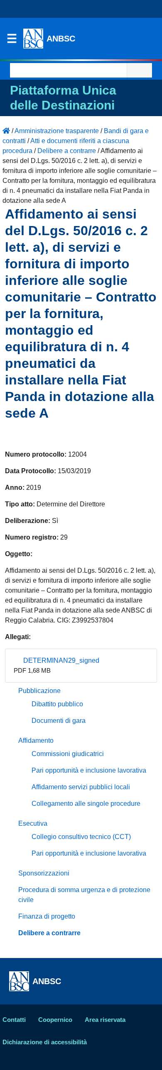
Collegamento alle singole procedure (86, 803)
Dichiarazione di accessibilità (44, 1042)
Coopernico (55, 1019)
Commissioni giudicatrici (68, 753)
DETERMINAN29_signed (60, 660)
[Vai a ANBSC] (6, 130)
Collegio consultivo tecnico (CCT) (81, 836)
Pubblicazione (39, 690)
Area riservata (105, 1019)
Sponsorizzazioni (43, 873)
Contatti (14, 1019)
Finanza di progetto (46, 916)
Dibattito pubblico (57, 704)
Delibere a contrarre (49, 932)
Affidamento (36, 740)
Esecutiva (32, 823)
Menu (11, 40)
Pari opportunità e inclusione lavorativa (89, 770)
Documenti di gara (59, 720)
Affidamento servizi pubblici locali (81, 786)
